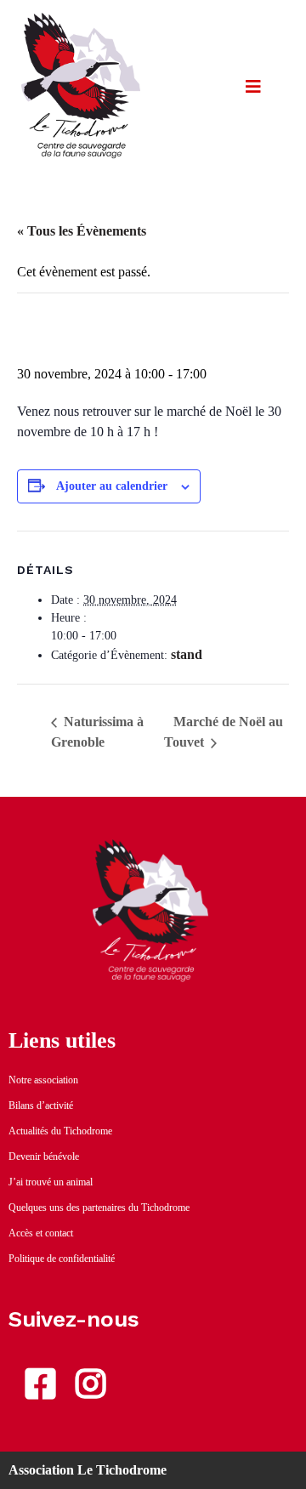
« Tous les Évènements (81, 231)
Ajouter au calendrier (111, 486)
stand (186, 654)
